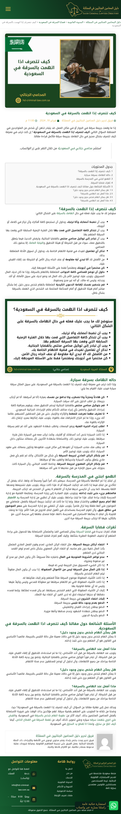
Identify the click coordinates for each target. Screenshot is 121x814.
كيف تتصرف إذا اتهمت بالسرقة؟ (94, 171)
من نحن (69, 773)
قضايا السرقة (83, 531)
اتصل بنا (68, 769)
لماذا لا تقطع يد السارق (79, 723)
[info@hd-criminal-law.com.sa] (34, 788)
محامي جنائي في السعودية (75, 148)
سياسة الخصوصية (64, 791)
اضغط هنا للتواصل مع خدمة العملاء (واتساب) (18, 773)
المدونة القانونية (75, 22)
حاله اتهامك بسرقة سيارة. (97, 175)
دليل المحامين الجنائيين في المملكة (103, 22)
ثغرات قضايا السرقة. (100, 183)
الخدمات (69, 778)
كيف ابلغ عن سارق (106, 723)
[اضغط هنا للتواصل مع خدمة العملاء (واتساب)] (34, 774)
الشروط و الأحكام (64, 787)
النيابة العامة (36, 242)
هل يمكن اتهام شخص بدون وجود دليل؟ (91, 190)
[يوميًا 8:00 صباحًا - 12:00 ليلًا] (34, 799)
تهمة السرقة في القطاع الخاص (33, 719)
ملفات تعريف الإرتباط (63, 795)
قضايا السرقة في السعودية (52, 22)
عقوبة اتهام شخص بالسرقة (50, 715)
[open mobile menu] (8, 9)
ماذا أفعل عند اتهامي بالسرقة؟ (94, 193)
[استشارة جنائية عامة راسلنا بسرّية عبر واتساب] (113, 805)
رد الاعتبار (13, 497)
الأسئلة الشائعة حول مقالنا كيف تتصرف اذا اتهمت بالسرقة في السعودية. (73, 186)
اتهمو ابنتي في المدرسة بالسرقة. (93, 179)
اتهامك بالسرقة (65, 213)
